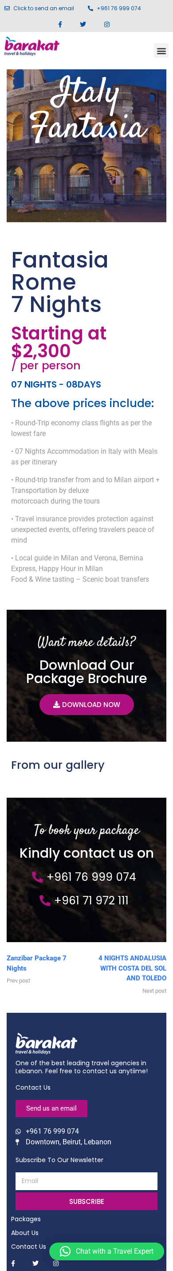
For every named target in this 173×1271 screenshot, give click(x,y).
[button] (161, 50)
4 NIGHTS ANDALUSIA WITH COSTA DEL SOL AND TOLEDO (132, 968)
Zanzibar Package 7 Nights (37, 963)
